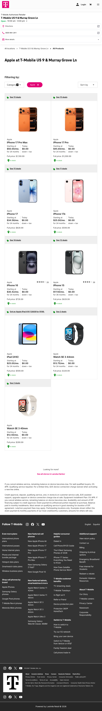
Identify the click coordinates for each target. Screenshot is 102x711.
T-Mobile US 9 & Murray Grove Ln (33, 48)
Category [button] (11, 84)
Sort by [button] (87, 84)
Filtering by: (12, 77)
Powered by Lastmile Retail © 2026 (51, 706)
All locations (10, 48)
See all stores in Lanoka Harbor (51, 474)
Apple (32, 85)
